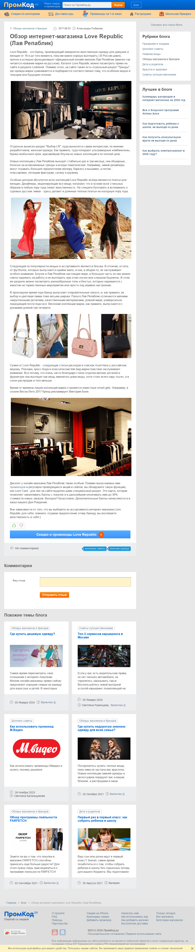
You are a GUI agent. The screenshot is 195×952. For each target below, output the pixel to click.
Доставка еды (64, 13)
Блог (136, 4)
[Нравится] (14, 525)
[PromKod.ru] (21, 4)
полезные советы (95, 548)
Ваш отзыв (19, 580)
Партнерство (60, 923)
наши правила (125, 948)
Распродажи (143, 13)
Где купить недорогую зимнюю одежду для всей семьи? (101, 728)
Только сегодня (165, 913)
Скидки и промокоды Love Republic (69, 534)
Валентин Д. (48, 702)
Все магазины (164, 916)
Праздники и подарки (155, 43)
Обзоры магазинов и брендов (29, 28)
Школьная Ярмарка (178, 13)
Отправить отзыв (54, 594)
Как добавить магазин (135, 920)
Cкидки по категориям (25, 13)
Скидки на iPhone (97, 913)
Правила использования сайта (143, 933)
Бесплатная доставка (134, 923)
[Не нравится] (21, 525)
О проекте (58, 913)
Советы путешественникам (96, 628)
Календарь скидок (98, 916)
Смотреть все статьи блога (166, 24)
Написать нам (130, 913)
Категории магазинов (169, 920)
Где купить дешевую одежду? (32, 634)
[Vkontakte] (63, 932)
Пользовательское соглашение (106, 933)
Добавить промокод (99, 920)
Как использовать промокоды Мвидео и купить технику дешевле (36, 767)
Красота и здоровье (154, 69)
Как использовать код (134, 916)
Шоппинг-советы (21, 720)
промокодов (18, 487)
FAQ (54, 916)
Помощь (57, 920)
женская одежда (119, 548)
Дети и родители (89, 811)
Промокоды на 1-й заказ (106, 13)
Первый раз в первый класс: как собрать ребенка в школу (102, 819)
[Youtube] (55, 932)
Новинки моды (151, 54)
